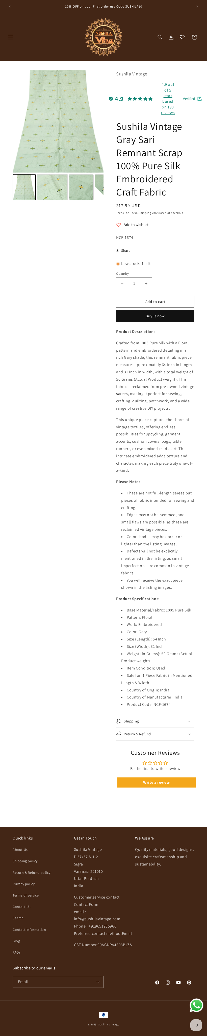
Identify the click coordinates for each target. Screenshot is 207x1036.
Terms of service (26, 895)
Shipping (145, 213)
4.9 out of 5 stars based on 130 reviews (168, 98)
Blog (16, 941)
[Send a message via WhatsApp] (196, 1005)
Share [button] (126, 250)
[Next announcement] (197, 6)
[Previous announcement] (9, 6)
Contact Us (22, 906)
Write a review (156, 782)
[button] (10, 37)
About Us (20, 849)
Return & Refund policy (31, 872)
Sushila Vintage (108, 1024)
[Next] (96, 121)
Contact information (29, 929)
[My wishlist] (182, 37)
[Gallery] (58, 136)
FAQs (16, 952)
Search (18, 918)
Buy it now (155, 316)
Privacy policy (24, 884)
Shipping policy (25, 861)
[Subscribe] (97, 982)
